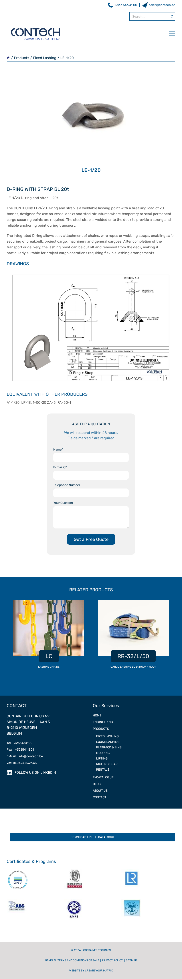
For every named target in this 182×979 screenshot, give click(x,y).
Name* (58, 449)
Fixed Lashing (44, 58)
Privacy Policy (112, 960)
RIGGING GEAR (106, 764)
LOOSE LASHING (108, 742)
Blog (97, 784)
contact (99, 797)
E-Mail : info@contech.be (25, 756)
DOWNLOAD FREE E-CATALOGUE (93, 837)
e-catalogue (103, 777)
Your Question (63, 503)
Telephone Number (66, 485)
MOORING (103, 753)
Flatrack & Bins (109, 747)
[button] (169, 34)
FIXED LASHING (107, 736)
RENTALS (102, 769)
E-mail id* (60, 467)
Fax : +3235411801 (20, 750)
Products (21, 58)
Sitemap (131, 960)
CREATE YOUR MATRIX (99, 970)
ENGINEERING (103, 722)
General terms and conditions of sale (72, 960)
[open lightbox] (91, 326)
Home (97, 715)
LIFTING (102, 758)
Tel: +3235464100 (19, 743)
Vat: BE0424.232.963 (22, 763)
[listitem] (49, 636)
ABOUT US (100, 791)
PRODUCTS (101, 729)
